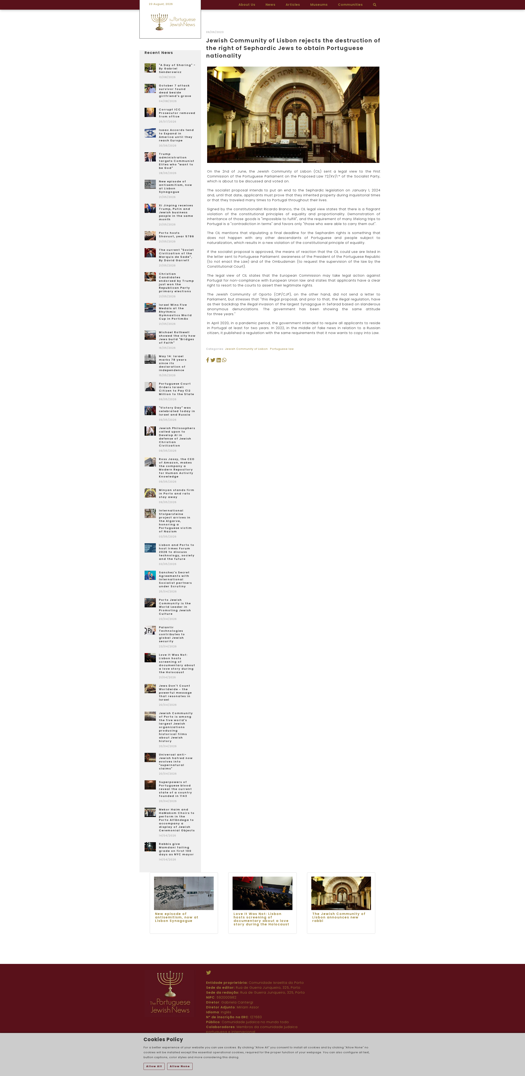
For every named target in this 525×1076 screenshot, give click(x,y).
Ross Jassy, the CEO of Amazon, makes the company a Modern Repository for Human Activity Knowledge (177, 467)
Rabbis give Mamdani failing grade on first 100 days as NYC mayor (176, 849)
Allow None (180, 1066)
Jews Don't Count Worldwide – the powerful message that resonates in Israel (175, 692)
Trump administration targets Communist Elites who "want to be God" (176, 161)
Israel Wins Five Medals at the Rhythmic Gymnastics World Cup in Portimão (175, 311)
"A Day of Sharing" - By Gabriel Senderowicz (177, 68)
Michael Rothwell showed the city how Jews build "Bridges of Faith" (177, 337)
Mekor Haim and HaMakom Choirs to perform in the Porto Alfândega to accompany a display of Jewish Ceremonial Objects (177, 820)
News (270, 4)
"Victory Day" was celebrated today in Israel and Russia (177, 411)
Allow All (154, 1066)
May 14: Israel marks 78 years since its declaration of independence (173, 363)
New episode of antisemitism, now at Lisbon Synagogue (175, 187)
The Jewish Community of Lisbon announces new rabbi (339, 917)
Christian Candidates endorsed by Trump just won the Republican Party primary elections (176, 282)
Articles (293, 4)
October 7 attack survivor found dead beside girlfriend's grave (175, 91)
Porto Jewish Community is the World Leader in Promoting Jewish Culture (175, 607)
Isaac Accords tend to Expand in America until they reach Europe (176, 135)
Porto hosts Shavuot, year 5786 (176, 234)
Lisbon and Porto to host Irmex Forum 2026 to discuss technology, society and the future (177, 552)
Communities (350, 4)
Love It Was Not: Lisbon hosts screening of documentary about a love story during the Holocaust (177, 663)
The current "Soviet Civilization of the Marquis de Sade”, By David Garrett (176, 255)
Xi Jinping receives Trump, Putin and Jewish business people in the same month (176, 212)
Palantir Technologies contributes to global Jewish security (172, 634)
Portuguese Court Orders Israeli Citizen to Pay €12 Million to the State (176, 389)
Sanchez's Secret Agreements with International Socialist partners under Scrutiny (175, 579)
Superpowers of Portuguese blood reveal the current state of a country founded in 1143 (175, 789)
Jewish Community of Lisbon (246, 349)
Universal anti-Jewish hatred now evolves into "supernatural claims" (176, 761)
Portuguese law (282, 349)
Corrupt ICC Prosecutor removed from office (177, 113)
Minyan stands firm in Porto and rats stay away (176, 493)
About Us (247, 4)
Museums (319, 4)
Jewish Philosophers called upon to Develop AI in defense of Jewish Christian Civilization (177, 436)
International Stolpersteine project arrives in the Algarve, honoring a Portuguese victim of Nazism (175, 521)
